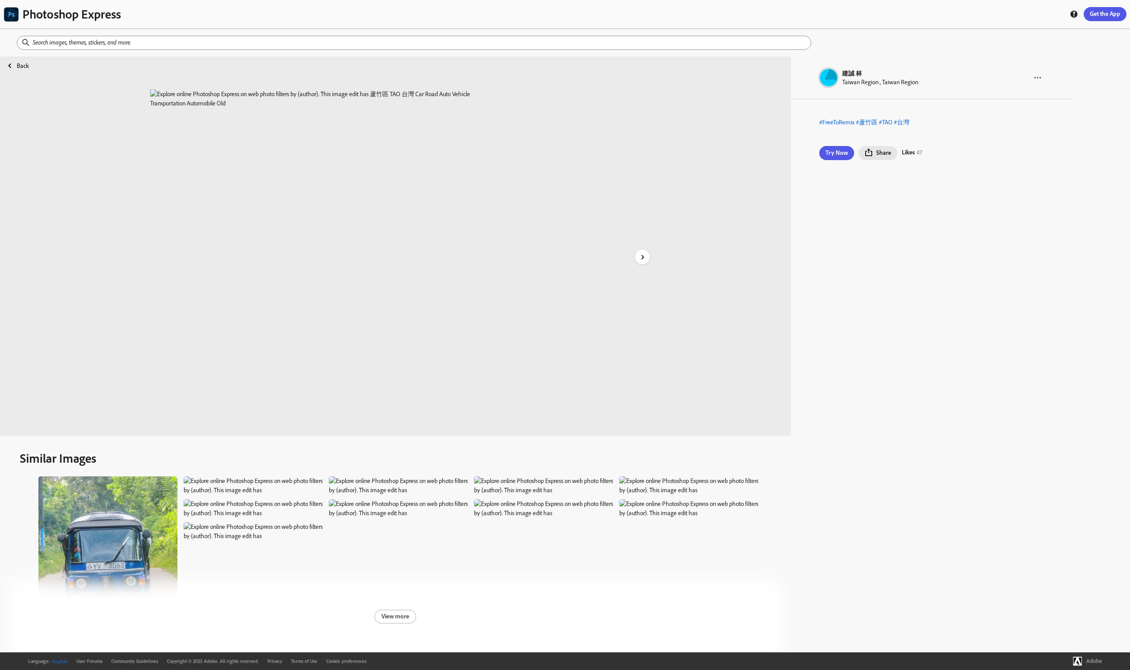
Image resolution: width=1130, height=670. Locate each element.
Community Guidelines (134, 661)
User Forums (89, 661)
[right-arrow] (642, 257)
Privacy (274, 661)
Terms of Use (304, 661)
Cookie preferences (346, 661)
